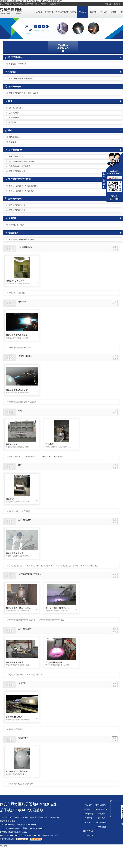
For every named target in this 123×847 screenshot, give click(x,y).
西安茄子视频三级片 (17, 205)
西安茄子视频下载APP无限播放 (21, 191)
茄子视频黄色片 (15, 150)
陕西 (52, 835)
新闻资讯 (114, 12)
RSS (34, 835)
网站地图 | (108, 4)
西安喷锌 (12, 122)
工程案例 (93, 12)
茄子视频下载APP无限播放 (20, 179)
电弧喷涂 (12, 72)
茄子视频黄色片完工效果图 (20, 166)
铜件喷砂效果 (14, 137)
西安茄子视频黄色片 (17, 171)
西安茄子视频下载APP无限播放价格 (23, 186)
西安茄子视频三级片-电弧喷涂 (21, 78)
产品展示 (82, 12)
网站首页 (39, 12)
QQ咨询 (115, 178)
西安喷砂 (12, 142)
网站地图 (28, 835)
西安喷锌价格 (14, 117)
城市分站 (45, 835)
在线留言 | (117, 4)
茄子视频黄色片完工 (17, 156)
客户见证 (104, 12)
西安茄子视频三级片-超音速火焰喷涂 (23, 93)
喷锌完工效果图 (15, 108)
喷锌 (10, 101)
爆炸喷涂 (12, 218)
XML (39, 835)
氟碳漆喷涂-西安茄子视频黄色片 (22, 239)
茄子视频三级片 (15, 199)
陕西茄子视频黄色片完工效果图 (21, 161)
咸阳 (56, 835)
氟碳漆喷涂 (13, 233)
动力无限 (11, 839)
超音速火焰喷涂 (15, 87)
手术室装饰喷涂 (15, 57)
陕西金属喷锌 (14, 113)
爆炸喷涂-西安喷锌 (16, 225)
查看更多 (114, 248)
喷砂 (10, 130)
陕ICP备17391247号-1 (15, 835)
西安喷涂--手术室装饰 (17, 64)
